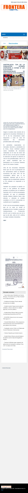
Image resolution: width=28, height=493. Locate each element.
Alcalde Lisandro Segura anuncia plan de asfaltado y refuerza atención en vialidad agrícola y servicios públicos (13, 308)
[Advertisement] (14, 22)
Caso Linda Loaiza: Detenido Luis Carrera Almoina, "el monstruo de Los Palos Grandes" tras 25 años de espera (14, 297)
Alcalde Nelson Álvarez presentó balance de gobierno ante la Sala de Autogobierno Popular (13, 338)
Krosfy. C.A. (23, 488)
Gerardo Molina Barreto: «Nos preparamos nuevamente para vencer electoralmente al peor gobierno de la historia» (13, 323)
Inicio (3, 34)
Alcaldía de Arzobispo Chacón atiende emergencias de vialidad (14, 37)
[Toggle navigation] (24, 34)
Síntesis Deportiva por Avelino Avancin (13, 333)
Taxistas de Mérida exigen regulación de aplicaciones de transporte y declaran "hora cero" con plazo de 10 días (13, 344)
